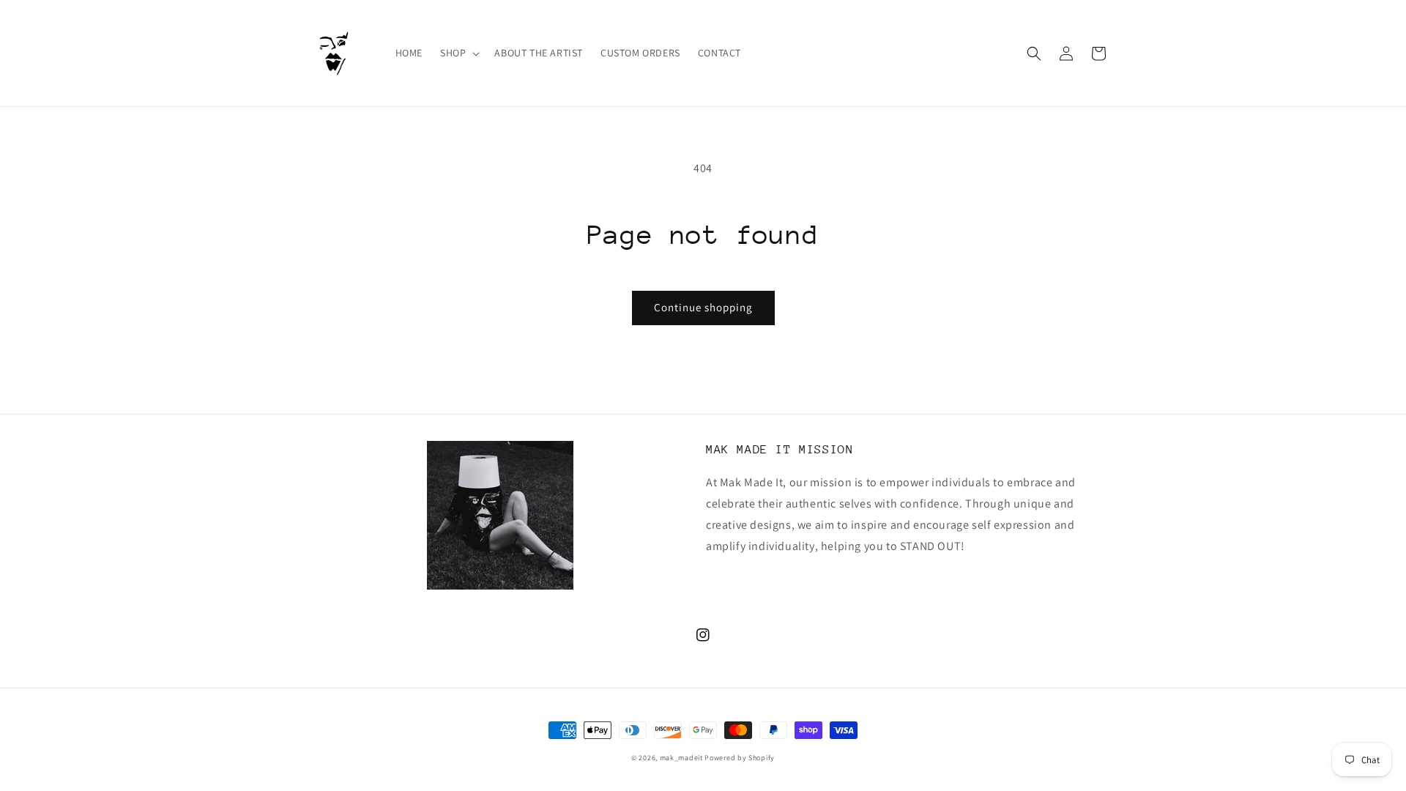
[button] (458, 52)
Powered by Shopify (739, 757)
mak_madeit (681, 757)
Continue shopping (703, 307)
